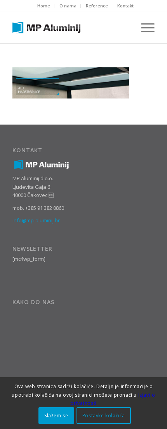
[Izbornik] (144, 27)
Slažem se (56, 415)
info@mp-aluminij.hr (36, 220)
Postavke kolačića (103, 415)
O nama (68, 6)
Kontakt (125, 6)
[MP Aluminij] (69, 27)
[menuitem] (43, 6)
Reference (97, 6)
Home (43, 6)
